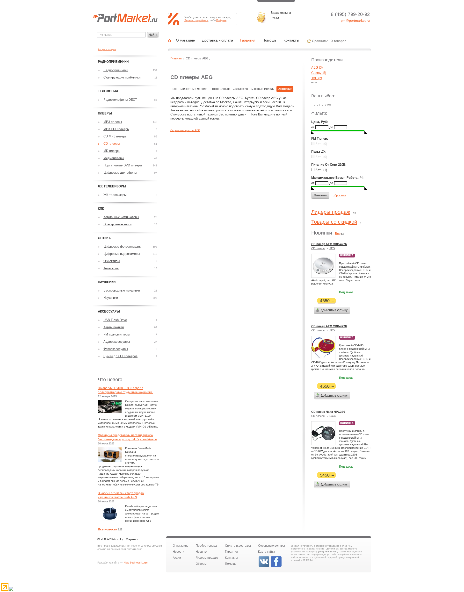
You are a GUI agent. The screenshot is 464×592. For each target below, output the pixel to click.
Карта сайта (266, 551)
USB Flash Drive (115, 320)
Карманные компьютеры (121, 217)
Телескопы (111, 268)
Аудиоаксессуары (116, 341)
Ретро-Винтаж (220, 89)
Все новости (107, 529)
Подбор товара (206, 545)
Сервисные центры (271, 545)
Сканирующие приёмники (121, 77)
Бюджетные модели (193, 89)
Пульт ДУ (318, 151)
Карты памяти (113, 327)
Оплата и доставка (238, 545)
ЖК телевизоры (114, 195)
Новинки (201, 551)
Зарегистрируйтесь (196, 20)
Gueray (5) (318, 73)
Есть (320, 144)
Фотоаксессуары (115, 349)
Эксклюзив (240, 89)
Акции (177, 557)
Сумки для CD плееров (120, 356)
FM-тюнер (319, 138)
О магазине (185, 40)
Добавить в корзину (334, 310)
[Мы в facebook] (276, 566)
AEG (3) (317, 67)
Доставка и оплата (217, 40)
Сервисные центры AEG (185, 130)
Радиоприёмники (115, 70)
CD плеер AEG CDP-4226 (329, 244)
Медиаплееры (113, 158)
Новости (178, 551)
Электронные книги (117, 224)
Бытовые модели (263, 89)
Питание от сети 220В (328, 164)
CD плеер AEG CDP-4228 (329, 326)
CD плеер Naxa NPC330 (328, 412)
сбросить (339, 195)
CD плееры (318, 248)
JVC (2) (316, 78)
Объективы (111, 261)
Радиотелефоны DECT (120, 99)
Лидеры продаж (330, 212)
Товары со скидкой (334, 222)
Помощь (269, 40)
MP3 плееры (112, 122)
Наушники (110, 298)
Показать (320, 195)
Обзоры (201, 563)
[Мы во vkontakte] (264, 566)
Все (174, 89)
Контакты (291, 40)
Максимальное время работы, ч (336, 177)
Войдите (221, 20)
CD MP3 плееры (115, 136)
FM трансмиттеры (116, 334)
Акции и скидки (107, 49)
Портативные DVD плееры (122, 165)
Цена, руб (319, 122)
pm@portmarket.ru (355, 20)
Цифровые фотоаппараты (122, 246)
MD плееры (111, 151)
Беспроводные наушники (121, 290)
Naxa (332, 415)
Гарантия (247, 40)
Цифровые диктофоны (120, 172)
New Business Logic (136, 562)
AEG (332, 248)
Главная (176, 58)
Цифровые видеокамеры (121, 254)
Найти (153, 34)
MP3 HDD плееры (116, 129)
